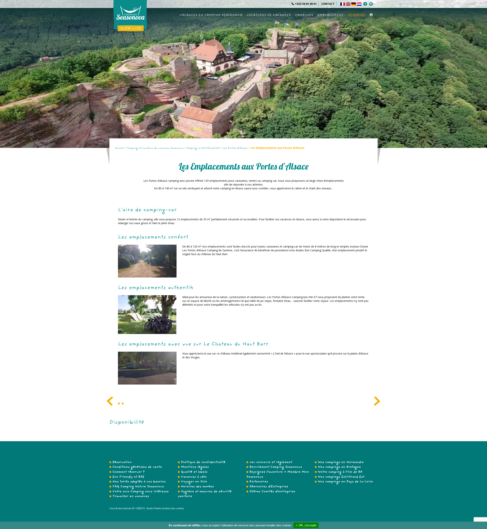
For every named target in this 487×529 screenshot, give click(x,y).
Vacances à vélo (194, 477)
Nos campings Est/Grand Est (341, 477)
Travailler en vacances (130, 496)
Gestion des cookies (173, 508)
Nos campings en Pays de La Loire (345, 481)
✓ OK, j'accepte (306, 525)
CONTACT (328, 4)
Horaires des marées (197, 486)
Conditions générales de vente (137, 467)
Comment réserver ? (128, 472)
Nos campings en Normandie (341, 462)
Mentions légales (195, 467)
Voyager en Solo (194, 481)
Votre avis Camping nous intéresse (140, 491)
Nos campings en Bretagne (339, 467)
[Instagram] (371, 4)
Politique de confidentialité (203, 462)
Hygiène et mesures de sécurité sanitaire (205, 494)
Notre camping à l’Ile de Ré (340, 472)
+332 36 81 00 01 (306, 4)
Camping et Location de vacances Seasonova (155, 148)
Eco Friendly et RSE (128, 477)
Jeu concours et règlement (270, 462)
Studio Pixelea (154, 508)
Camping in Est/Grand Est (203, 148)
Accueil (119, 148)
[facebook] (365, 4)
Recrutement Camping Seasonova (275, 467)
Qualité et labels (194, 472)
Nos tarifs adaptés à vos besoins (139, 481)
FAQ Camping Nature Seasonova (138, 486)
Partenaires (258, 481)
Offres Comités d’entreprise (272, 491)
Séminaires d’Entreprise (268, 486)
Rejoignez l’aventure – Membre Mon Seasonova (277, 475)
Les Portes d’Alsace (235, 148)
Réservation (122, 462)
